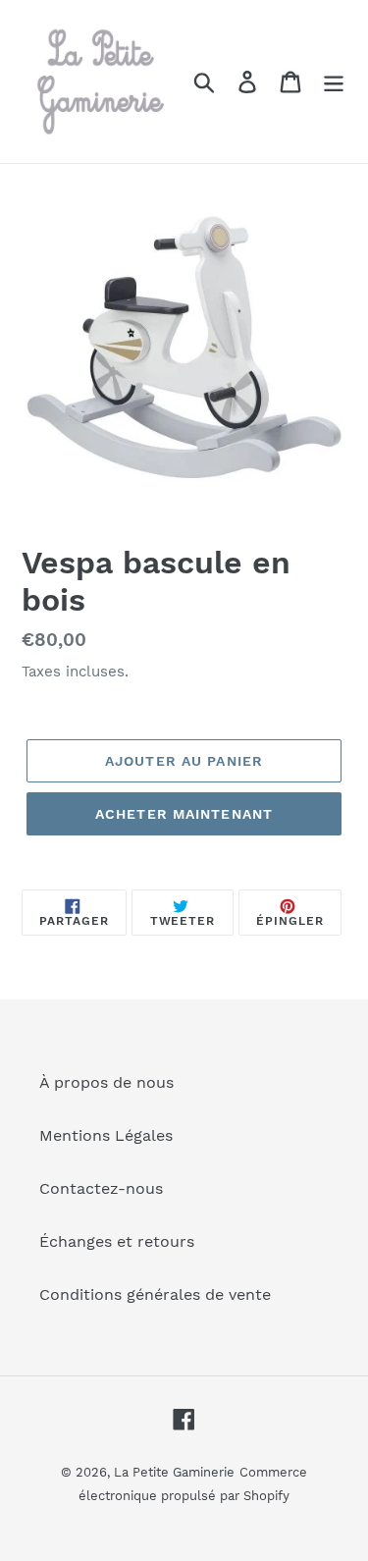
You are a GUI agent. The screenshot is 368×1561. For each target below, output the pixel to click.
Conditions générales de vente (155, 1294)
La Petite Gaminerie (174, 1472)
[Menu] (333, 82)
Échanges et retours (116, 1241)
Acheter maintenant (184, 814)
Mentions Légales (106, 1135)
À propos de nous (106, 1082)
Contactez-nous (101, 1188)
